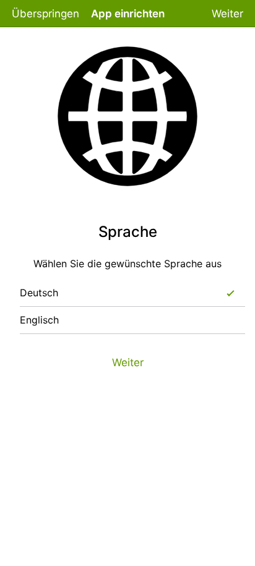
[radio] (230, 293)
